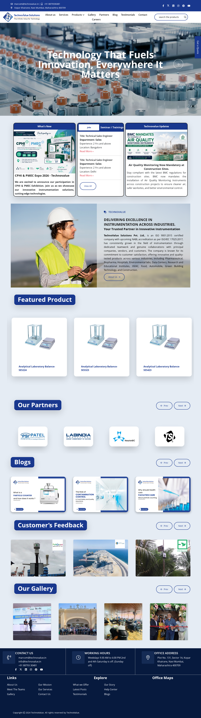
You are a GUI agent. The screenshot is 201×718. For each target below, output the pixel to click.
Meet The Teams (16, 689)
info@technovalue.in (30, 661)
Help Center (110, 689)
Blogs (22, 462)
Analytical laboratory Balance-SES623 (36, 368)
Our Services (45, 689)
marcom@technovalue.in (26, 4)
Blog (115, 14)
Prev (166, 405)
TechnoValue (37, 712)
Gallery (92, 14)
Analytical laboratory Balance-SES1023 (98, 368)
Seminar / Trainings (111, 127)
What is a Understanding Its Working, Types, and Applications (37, 495)
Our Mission (45, 685)
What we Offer (81, 685)
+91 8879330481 (52, 4)
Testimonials (128, 14)
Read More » (87, 151)
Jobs (89, 127)
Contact (142, 14)
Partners (104, 14)
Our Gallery (35, 588)
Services (63, 14)
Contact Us (44, 694)
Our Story (109, 685)
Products (77, 14)
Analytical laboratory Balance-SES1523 (160, 368)
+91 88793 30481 (28, 665)
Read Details (22, 504)
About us (50, 14)
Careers (96, 19)
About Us (12, 685)
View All (88, 186)
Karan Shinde (43, 486)
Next (180, 405)
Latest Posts (80, 689)
